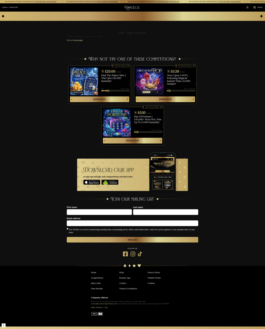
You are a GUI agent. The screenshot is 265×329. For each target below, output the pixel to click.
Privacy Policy (154, 272)
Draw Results (97, 288)
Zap (106, 307)
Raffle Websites (96, 307)
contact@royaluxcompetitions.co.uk (104, 304)
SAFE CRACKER (41, 1)
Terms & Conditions (128, 288)
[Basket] (247, 7)
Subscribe (132, 239)
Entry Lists (96, 283)
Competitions (97, 278)
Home (93, 272)
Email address (73, 218)
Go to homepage (75, 40)
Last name (138, 207)
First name (72, 207)
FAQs (121, 272)
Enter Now (99, 99)
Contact (122, 283)
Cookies (151, 283)
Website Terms (154, 278)
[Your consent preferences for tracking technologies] (4, 325)
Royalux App (124, 278)
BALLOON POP (51, 1)
